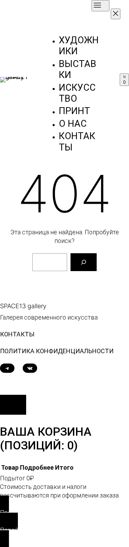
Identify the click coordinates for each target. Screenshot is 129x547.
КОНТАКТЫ (17, 334)
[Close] (13, 405)
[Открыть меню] (100, 5)
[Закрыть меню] (115, 14)
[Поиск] (84, 262)
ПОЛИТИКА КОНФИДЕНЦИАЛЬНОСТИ (57, 351)
